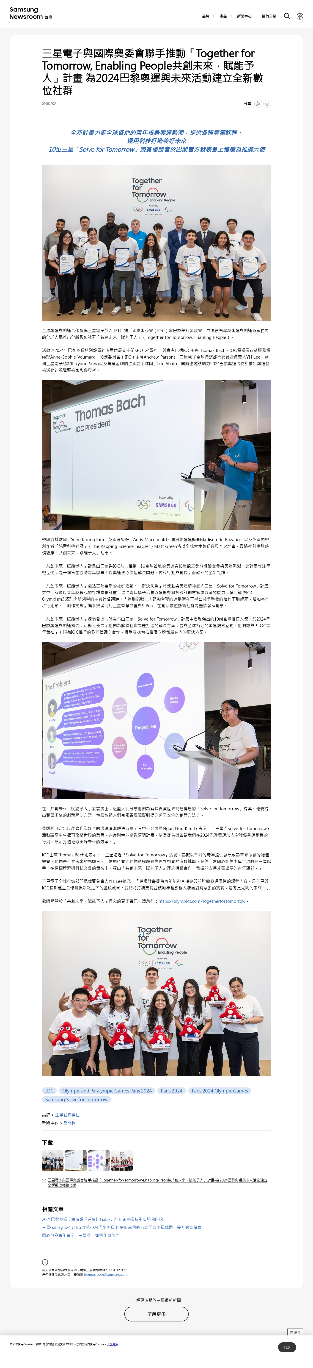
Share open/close (258, 104)
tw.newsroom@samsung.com (105, 1274)
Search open (287, 16)
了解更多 (112, 1344)
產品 (223, 16)
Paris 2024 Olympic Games (220, 1090)
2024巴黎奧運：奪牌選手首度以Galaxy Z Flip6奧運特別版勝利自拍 (102, 1219)
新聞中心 (244, 16)
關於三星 (269, 16)
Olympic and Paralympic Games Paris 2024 (107, 1090)
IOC (49, 1090)
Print (267, 104)
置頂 (293, 1332)
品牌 (205, 16)
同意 (287, 1347)
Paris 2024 (171, 1090)
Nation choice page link (300, 16)
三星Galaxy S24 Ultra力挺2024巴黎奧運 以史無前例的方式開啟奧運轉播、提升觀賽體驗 (121, 1227)
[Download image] (52, 1160)
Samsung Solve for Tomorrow (76, 1099)
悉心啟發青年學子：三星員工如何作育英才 (81, 1235)
